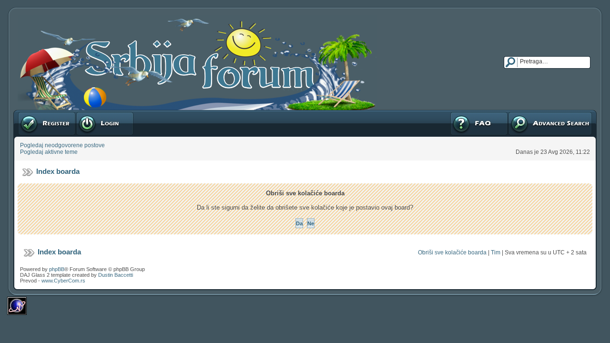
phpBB (56, 269)
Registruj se (33, 113)
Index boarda (58, 171)
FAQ (455, 113)
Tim (495, 252)
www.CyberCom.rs (63, 280)
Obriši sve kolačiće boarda (452, 252)
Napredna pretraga (533, 113)
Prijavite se (90, 113)
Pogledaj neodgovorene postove (62, 145)
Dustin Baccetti (115, 275)
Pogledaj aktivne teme (49, 152)
